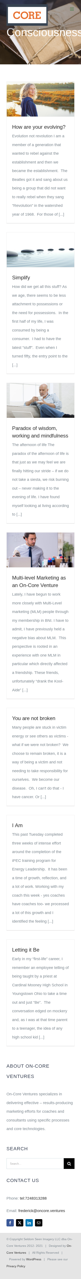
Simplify (21, 277)
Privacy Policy (15, 1266)
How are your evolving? (38, 127)
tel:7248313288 (33, 1198)
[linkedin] (29, 1222)
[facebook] (10, 1222)
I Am (17, 825)
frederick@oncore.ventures (41, 1211)
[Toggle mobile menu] (72, 9)
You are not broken (33, 718)
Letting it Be (25, 950)
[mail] (38, 1222)
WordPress (33, 1259)
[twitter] (19, 1222)
